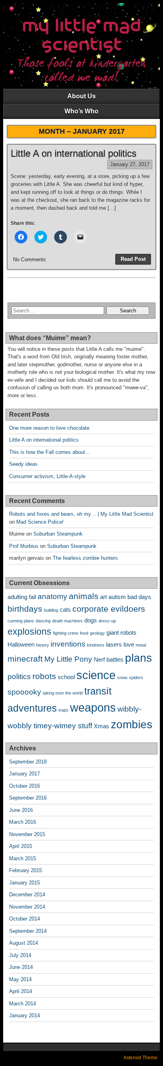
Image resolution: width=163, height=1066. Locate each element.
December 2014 (27, 895)
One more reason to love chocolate (49, 428)
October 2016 (24, 786)
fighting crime (65, 633)
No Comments (29, 259)
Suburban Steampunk (58, 534)
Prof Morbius (23, 546)
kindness (95, 645)
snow (122, 677)
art (103, 596)
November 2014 (27, 907)
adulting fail (22, 596)
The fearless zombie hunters (85, 558)
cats (65, 609)
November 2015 (27, 834)
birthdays (25, 609)
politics (19, 676)
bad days (139, 596)
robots (44, 676)
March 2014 (22, 1004)
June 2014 (21, 967)
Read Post (133, 259)
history (42, 645)
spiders (136, 677)
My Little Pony (68, 659)
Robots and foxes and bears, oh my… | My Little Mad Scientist (81, 514)
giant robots (121, 632)
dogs (90, 620)
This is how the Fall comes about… (49, 452)
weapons (93, 707)
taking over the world (63, 693)
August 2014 (23, 943)
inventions (68, 644)
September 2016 (28, 798)
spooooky (24, 692)
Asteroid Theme (140, 1057)
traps (63, 710)
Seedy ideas (23, 464)
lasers (114, 644)
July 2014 (20, 955)
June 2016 (21, 810)
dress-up (107, 620)
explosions (29, 631)
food (84, 633)
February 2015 (25, 870)
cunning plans (21, 620)
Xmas (101, 726)
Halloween (21, 644)
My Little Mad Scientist (81, 36)
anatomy (52, 596)
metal (141, 645)
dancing (43, 620)
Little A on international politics (73, 153)
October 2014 (24, 919)
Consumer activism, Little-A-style (47, 476)
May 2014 (20, 979)
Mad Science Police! (40, 522)
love (128, 644)
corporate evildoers (108, 609)
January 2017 (24, 774)
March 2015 (22, 858)
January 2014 (24, 1015)
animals (84, 596)
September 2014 (28, 931)
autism (117, 596)
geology (97, 633)
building (51, 610)
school (66, 677)
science (96, 674)
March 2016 (22, 822)
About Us (81, 96)
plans (138, 658)
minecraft (25, 659)
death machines (67, 620)
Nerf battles (108, 659)
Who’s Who (81, 111)
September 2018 (28, 762)
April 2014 (20, 991)
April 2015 (20, 846)
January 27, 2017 (130, 164)
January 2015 (24, 883)
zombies (131, 724)
